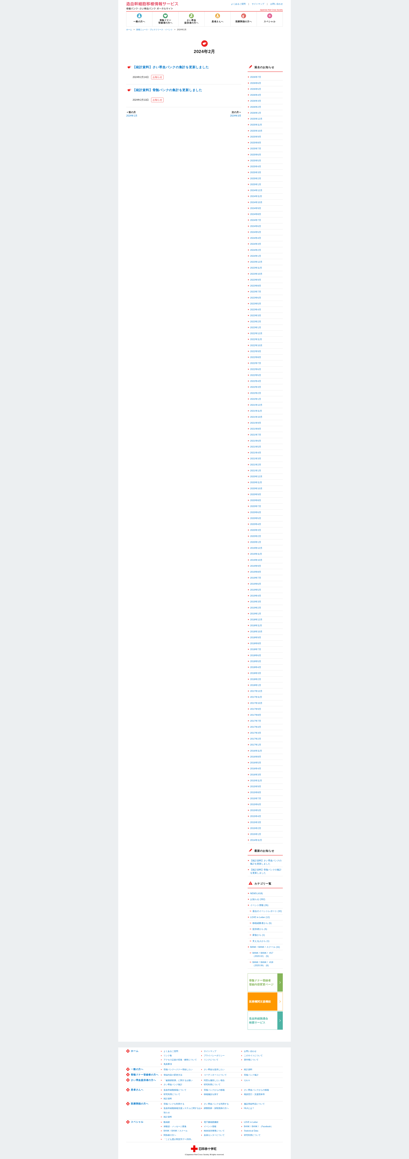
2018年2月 (255, 679)
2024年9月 (255, 208)
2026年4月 (255, 95)
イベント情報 (210, 1126)
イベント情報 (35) (259, 905)
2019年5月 (255, 590)
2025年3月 (255, 172)
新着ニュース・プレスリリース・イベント (154, 29)
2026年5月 (255, 89)
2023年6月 (255, 298)
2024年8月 (255, 214)
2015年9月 (255, 786)
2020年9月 (255, 494)
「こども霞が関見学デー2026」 (178, 1139)
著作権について (251, 1059)
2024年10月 (256, 202)
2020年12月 (256, 476)
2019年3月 (255, 601)
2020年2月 (255, 536)
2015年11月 (256, 780)
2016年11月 (256, 751)
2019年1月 (255, 613)
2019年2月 (255, 608)
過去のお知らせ (264, 67)
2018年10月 (256, 631)
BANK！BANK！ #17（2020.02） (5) (262, 954)
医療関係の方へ (139, 1103)
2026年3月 (255, 101)
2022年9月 (255, 351)
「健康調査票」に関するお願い (178, 1080)
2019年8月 (255, 572)
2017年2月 (255, 739)
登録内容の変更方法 (173, 1075)
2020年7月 (255, 506)
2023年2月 (255, 321)
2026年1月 (255, 113)
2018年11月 (256, 625)
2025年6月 (255, 154)
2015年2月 (255, 828)
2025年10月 (256, 131)
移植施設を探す (211, 1094)
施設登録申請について (254, 1104)
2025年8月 (255, 142)
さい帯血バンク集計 (173, 1084)
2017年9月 (255, 709)
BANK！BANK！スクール (176, 1131)
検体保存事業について (214, 1131)
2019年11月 (256, 554)
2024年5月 (255, 232)
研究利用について (212, 1084)
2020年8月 (255, 500)
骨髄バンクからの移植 (214, 1090)
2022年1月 (255, 399)
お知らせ (157, 77)
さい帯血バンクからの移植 (256, 1090)
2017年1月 (255, 745)
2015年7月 (255, 798)
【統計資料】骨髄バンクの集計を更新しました (167, 90)
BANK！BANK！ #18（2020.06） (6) (262, 964)
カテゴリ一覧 (262, 883)
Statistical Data (251, 1131)
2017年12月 (256, 691)
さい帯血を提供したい (214, 1069)
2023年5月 (255, 303)
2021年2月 (255, 464)
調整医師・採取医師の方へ (216, 1108)
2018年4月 (255, 667)
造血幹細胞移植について (175, 1090)
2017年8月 (255, 715)
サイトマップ (258, 4)
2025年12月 (256, 119)
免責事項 (168, 1064)
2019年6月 (255, 584)
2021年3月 (255, 458)
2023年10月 (256, 274)
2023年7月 (255, 291)
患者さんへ (137, 1089)
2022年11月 (256, 339)
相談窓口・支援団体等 (254, 1094)
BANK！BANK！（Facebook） (258, 1126)
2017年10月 (256, 703)
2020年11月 (256, 482)
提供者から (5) (259, 929)
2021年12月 (256, 405)
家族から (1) (258, 935)
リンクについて (211, 1059)
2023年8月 (255, 286)
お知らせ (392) (257, 899)
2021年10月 (256, 417)
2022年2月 (255, 393)
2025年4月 (255, 166)
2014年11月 (256, 840)
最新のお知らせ (264, 850)
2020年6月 (255, 512)
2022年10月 (256, 345)
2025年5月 (255, 160)
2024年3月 (235, 115)
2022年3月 (255, 387)
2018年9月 (255, 637)
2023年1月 (255, 327)
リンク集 (168, 1055)
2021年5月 (255, 447)
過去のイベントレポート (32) (267, 911)
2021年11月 (256, 411)
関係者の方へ (170, 1135)
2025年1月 (255, 184)
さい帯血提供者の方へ (143, 1080)
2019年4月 (255, 596)
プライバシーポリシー (214, 1055)
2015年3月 (255, 822)
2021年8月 (255, 429)
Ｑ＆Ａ (247, 1080)
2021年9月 (255, 423)
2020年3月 (255, 530)
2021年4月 (255, 452)
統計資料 (248, 1069)
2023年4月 (255, 309)
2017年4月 (255, 727)
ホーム (129, 29)
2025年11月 (256, 125)
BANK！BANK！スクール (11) (265, 947)
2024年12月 (256, 190)
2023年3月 (255, 315)
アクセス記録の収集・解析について (180, 1059)
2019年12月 (256, 548)
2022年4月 (255, 381)
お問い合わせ (276, 4)
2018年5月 (255, 661)
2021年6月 (255, 441)
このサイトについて (253, 1055)
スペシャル (137, 1121)
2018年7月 (255, 649)
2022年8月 (255, 357)
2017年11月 (256, 697)
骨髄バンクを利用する (174, 1104)
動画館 (167, 1122)
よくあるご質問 (238, 4)
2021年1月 (255, 470)
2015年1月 (255, 834)
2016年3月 (255, 774)
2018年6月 (255, 655)
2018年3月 (255, 673)
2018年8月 (255, 643)
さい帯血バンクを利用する (216, 1104)
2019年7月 (255, 578)
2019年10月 (256, 560)
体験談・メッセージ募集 (175, 1126)
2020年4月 (255, 524)
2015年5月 (255, 810)
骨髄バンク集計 (251, 1075)
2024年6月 (255, 226)
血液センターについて (214, 1135)
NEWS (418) (256, 893)
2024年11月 (256, 196)
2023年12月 (256, 262)
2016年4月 (255, 768)
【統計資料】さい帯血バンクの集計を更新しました (171, 67)
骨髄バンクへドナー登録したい (178, 1069)
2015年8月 (255, 792)
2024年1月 (131, 115)
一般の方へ (137, 1069)
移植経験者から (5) (262, 923)
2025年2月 (255, 178)
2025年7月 (255, 148)
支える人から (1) (260, 941)
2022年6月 (255, 369)
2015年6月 (255, 804)
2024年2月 (255, 250)
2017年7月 (255, 721)
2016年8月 (255, 757)
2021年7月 (255, 435)
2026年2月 (255, 107)
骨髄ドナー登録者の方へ (144, 1074)
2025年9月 (255, 137)
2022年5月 (255, 375)
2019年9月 (255, 566)
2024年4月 (255, 238)
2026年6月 (255, 83)
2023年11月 (256, 268)
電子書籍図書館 (211, 1122)
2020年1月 (255, 542)
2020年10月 (256, 488)
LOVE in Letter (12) (260, 917)
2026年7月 (255, 77)
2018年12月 (256, 619)
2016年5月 (255, 762)
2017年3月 (255, 733)
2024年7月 (255, 220)
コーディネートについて (215, 1075)
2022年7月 (255, 363)
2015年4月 (255, 816)
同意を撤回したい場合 (214, 1080)
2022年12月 (256, 333)
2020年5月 (255, 518)
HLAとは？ (249, 1108)
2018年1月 (255, 685)
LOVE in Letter (251, 1122)
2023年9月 (255, 280)
